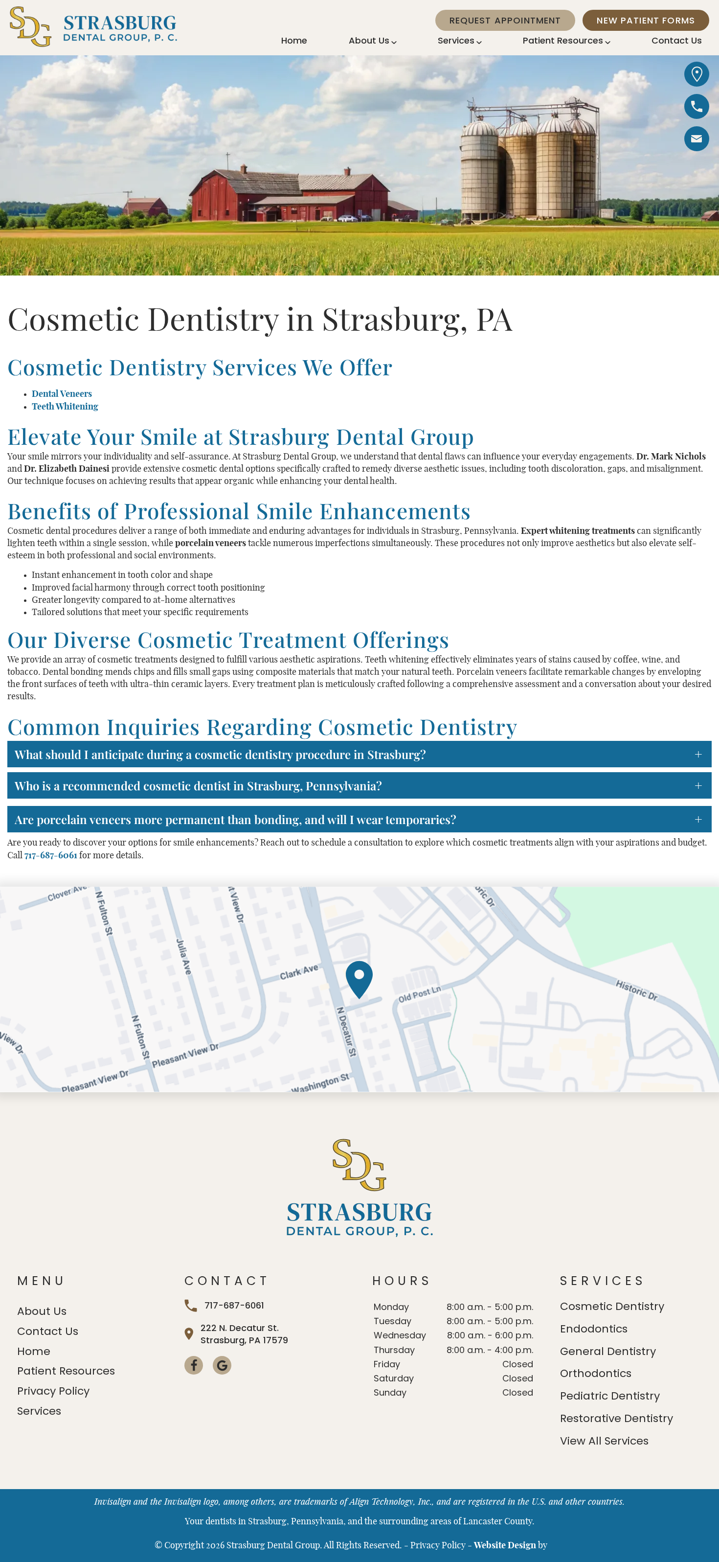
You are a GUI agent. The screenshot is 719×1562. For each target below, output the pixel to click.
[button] (696, 140)
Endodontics (594, 1328)
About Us (369, 41)
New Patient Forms (646, 20)
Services (456, 41)
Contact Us (677, 41)
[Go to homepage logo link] (359, 1189)
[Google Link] (222, 1365)
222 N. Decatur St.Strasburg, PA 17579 (244, 1334)
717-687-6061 (50, 855)
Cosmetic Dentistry (612, 1306)
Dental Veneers (62, 394)
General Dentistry (608, 1351)
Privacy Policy (53, 1391)
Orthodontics (595, 1373)
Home (294, 41)
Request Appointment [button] (505, 20)
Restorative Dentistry (616, 1418)
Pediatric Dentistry (610, 1395)
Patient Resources (563, 41)
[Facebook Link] (193, 1365)
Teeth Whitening (65, 407)
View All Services (604, 1440)
